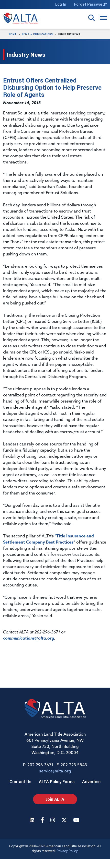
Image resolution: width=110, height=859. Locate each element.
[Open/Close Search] (91, 18)
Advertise (91, 781)
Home (13, 34)
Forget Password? (90, 4)
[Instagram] (53, 820)
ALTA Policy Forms (56, 781)
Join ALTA (55, 799)
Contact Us (20, 781)
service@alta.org (55, 771)
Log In (60, 4)
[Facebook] (43, 820)
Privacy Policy (67, 851)
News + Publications (37, 34)
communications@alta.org (28, 639)
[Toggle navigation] (103, 18)
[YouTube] (76, 820)
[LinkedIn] (33, 820)
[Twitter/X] (64, 820)
